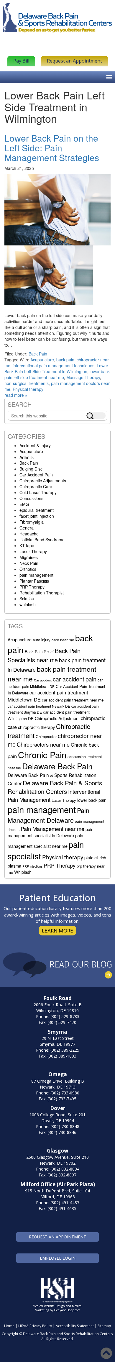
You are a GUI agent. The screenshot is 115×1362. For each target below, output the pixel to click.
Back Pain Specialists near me (44, 655)
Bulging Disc (30, 469)
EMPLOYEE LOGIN (57, 1258)
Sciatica (26, 598)
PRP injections (32, 866)
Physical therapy (28, 389)
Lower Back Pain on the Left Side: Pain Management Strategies (51, 148)
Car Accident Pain (36, 475)
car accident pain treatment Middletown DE (48, 696)
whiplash (27, 604)
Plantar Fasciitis (34, 581)
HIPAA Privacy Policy (35, 1325)
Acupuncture (42, 360)
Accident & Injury (35, 445)
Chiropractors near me (43, 744)
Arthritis (26, 457)
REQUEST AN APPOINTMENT (57, 1237)
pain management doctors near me (57, 386)
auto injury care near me (53, 640)
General (26, 528)
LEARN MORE (57, 930)
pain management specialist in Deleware (50, 832)
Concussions (31, 498)
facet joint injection (36, 516)
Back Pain (38, 354)
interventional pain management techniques (53, 365)
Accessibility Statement (75, 1325)
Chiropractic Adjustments (42, 480)
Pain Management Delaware (48, 815)
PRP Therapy (32, 587)
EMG (24, 504)
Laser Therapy (33, 551)
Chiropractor (46, 736)
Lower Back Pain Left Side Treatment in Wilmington (56, 368)
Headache (29, 534)
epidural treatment (36, 510)
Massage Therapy (83, 377)
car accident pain (74, 679)
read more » (15, 395)
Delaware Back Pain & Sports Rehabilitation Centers (55, 787)
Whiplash (23, 872)
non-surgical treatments (26, 383)
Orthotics (27, 569)
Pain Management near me (52, 828)
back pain (65, 360)
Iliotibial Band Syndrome (42, 539)
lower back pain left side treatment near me (57, 374)
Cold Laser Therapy (38, 492)
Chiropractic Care (35, 486)
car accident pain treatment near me (73, 700)
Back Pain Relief (39, 651)
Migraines (28, 557)
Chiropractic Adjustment (57, 718)
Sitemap (104, 1325)
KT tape (26, 545)
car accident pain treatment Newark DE (39, 706)
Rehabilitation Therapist (41, 593)
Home (9, 1325)
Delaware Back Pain (57, 766)
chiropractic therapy (36, 727)
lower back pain (91, 800)
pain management (36, 575)
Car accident (43, 680)
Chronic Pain (42, 754)
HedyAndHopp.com (67, 1310)
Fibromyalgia (31, 522)
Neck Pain (28, 563)
